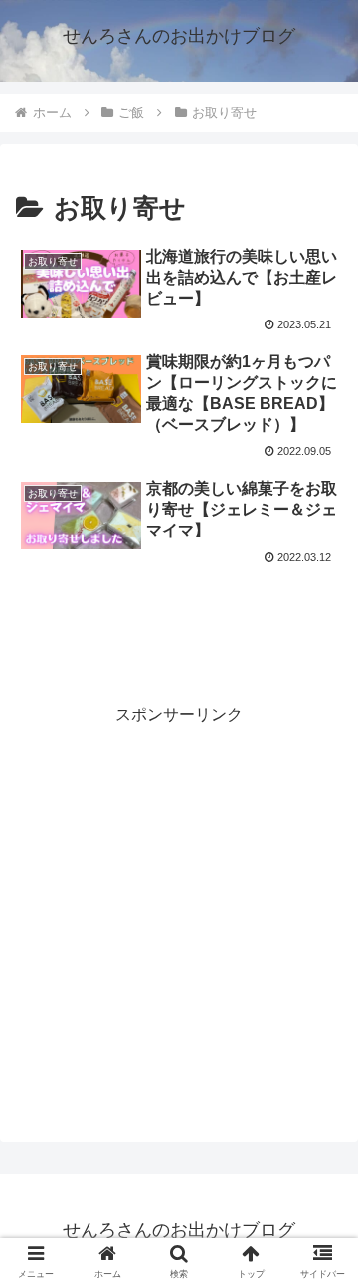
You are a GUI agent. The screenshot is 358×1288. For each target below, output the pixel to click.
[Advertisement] (179, 629)
